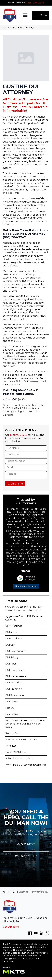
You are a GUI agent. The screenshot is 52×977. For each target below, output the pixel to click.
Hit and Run (12, 714)
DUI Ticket (11, 701)
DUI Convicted (13, 638)
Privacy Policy (40, 892)
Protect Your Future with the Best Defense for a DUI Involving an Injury (25, 723)
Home (6, 27)
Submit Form (15, 483)
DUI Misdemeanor (15, 676)
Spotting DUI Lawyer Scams (21, 739)
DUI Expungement (16, 651)
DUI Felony (11, 657)
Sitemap (24, 892)
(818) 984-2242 (35, 2)
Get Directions (11, 926)
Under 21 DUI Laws (16, 752)
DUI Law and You (15, 670)
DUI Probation (13, 689)
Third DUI (11, 746)
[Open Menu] (25, 15)
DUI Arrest (11, 632)
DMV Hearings (13, 626)
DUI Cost (10, 644)
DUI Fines (10, 663)
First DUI (10, 707)
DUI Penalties (13, 682)
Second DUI (12, 733)
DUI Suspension (14, 695)
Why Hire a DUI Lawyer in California (25, 764)
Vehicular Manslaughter (19, 758)
